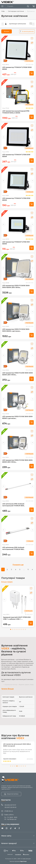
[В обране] (32, 38)
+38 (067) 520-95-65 (10, 807)
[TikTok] (11, 828)
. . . (24, 569)
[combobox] (27, 31)
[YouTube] (2, 828)
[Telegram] (15, 828)
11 (28, 569)
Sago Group (23, 861)
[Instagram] (7, 828)
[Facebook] (19, 828)
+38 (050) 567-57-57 (10, 805)
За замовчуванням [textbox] (28, 31)
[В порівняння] (32, 43)
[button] (2, 24)
